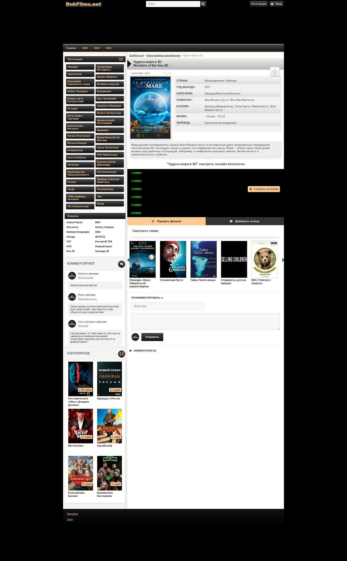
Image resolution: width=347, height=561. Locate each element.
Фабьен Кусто (260, 106)
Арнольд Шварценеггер (219, 106)
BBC (98, 222)
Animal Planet (74, 222)
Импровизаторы (87, 299)
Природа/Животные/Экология (222, 93)
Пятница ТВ (102, 251)
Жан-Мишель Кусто (217, 99)
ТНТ (68, 241)
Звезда (70, 236)
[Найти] (203, 4)
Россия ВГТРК (103, 241)
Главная (71, 48)
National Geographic (78, 232)
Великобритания (215, 80)
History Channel (104, 227)
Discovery (72, 227)
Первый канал (103, 246)
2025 (85, 48)
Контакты (72, 513)
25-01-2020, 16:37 (141, 73)
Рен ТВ (70, 251)
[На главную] (83, 4)
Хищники (83, 325)
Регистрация (258, 4)
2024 (97, 48)
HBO (98, 232)
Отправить (152, 336)
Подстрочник (85, 277)
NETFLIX (100, 236)
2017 (207, 87)
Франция (231, 80)
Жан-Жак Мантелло (242, 99)
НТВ (68, 246)
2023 (108, 48)
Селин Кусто (242, 106)
